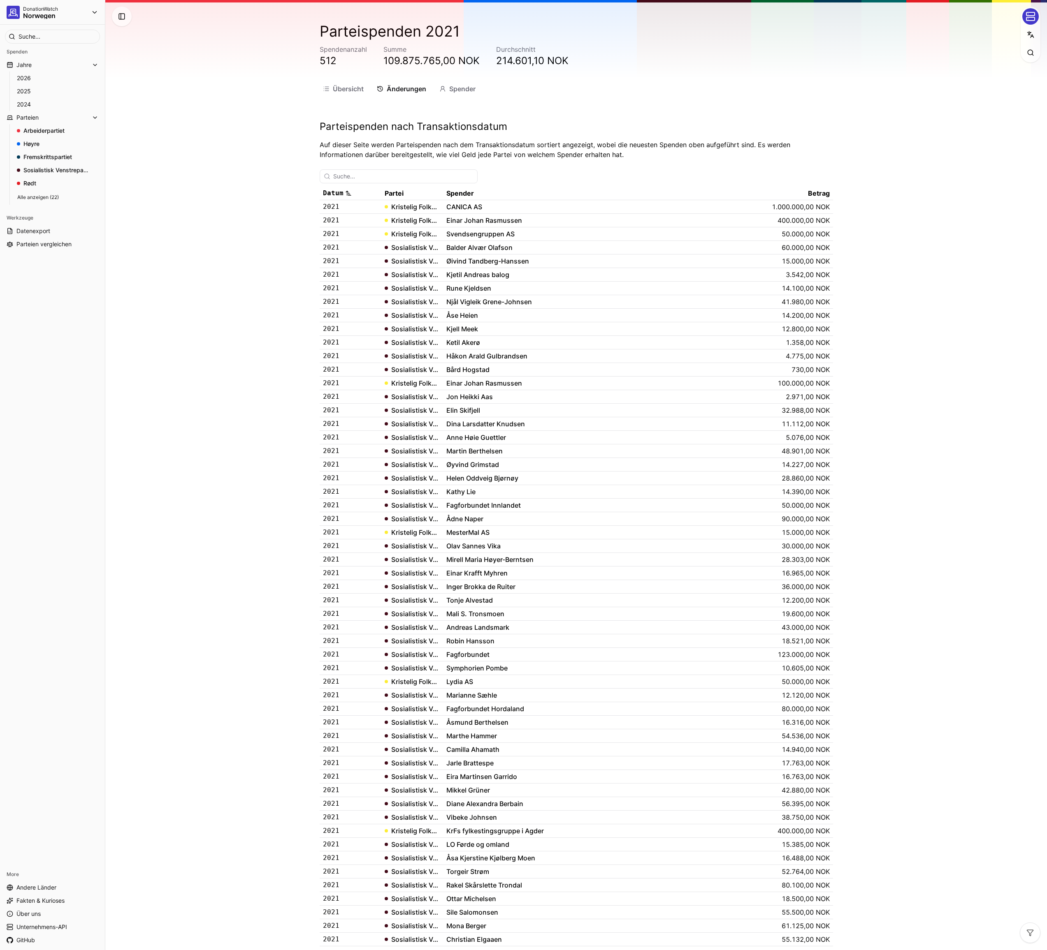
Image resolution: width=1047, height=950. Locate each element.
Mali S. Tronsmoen (475, 614)
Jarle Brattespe (470, 763)
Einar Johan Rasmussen (484, 220)
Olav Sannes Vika (473, 546)
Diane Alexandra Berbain (484, 804)
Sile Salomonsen (472, 912)
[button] (350, 193)
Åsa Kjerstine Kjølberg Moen (490, 858)
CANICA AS (464, 207)
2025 (24, 91)
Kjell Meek (462, 329)
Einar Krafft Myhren (477, 573)
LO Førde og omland (477, 844)
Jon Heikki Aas (469, 397)
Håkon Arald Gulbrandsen (486, 356)
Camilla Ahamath (472, 749)
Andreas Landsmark (477, 627)
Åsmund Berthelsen (477, 722)
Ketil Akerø (463, 342)
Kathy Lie (461, 492)
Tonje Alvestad (469, 600)
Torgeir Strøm (467, 871)
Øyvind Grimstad (472, 464)
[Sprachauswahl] (1030, 34)
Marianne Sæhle (471, 695)
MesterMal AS (468, 532)
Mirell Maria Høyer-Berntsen (490, 559)
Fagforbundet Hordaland (485, 709)
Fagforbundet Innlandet (483, 505)
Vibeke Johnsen (471, 817)
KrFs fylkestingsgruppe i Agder (495, 831)
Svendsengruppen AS (480, 234)
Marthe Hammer (471, 736)
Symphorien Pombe (477, 668)
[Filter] (1030, 933)
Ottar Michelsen (471, 899)
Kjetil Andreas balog (477, 274)
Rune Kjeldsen (468, 288)
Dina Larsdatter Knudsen (485, 424)
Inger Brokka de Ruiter (480, 586)
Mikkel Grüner (468, 790)
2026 (24, 77)
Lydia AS (459, 681)
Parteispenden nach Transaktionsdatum (413, 126)
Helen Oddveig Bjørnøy (482, 478)
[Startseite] (13, 12)
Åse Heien (462, 315)
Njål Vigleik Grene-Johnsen (489, 302)
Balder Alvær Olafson (479, 247)
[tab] (343, 89)
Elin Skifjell (463, 410)
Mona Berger (466, 926)
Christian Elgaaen (474, 939)
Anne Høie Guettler (476, 437)
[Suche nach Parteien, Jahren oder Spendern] (1030, 52)
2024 (24, 104)
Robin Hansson (470, 641)
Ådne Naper (464, 519)
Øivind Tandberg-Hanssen (487, 261)
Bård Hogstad (468, 369)
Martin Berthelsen (474, 451)
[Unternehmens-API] (1030, 16)
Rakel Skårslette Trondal (484, 885)
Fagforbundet (468, 654)
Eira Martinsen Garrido (481, 776)
